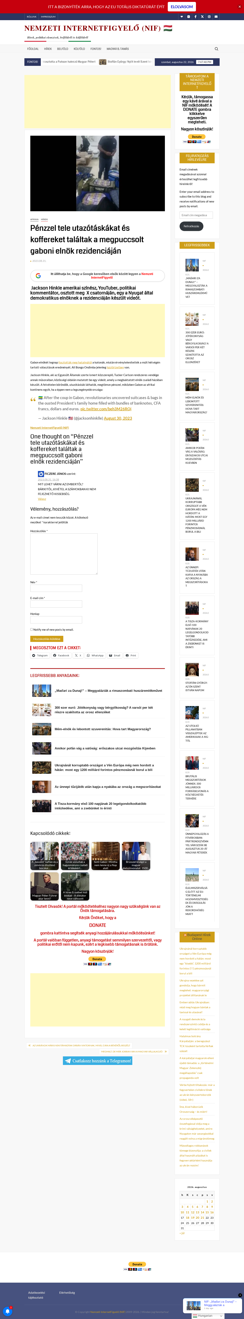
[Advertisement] (97, 101)
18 (187, 1217)
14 (202, 1212)
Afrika (34, 219)
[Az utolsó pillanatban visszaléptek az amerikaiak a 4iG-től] (192, 712)
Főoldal (33, 49)
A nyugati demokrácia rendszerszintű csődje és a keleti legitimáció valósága (195, 1024)
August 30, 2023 (118, 418)
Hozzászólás (39, 531)
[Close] (239, 6)
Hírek (48, 49)
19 (192, 1217)
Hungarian (204, 1315)
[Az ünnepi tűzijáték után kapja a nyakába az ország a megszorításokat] (192, 553)
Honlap (34, 613)
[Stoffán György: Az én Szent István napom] (192, 669)
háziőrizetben (115, 367)
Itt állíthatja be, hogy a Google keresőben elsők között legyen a (102, 275)
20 (197, 1217)
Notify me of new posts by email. (53, 629)
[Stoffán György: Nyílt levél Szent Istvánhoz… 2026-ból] (73, 61)
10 (182, 1212)
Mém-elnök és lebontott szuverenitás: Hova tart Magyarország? (196, 405)
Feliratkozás (191, 226)
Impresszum (48, 16)
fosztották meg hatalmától (75, 362)
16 (212, 1212)
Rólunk (31, 16)
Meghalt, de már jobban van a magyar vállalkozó (132, 1051)
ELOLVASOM (182, 6)
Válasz (42, 499)
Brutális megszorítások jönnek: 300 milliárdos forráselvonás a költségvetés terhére (197, 787)
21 (202, 1217)
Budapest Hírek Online (199, 936)
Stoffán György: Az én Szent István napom (196, 686)
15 (207, 1212)
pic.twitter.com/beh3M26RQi (105, 408)
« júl (182, 1233)
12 (192, 1212)
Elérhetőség (67, 1292)
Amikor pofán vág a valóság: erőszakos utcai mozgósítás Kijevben (196, 455)
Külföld (79, 49)
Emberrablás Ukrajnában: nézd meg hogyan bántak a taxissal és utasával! (195, 1007)
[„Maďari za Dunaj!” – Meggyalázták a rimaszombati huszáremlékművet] (192, 264)
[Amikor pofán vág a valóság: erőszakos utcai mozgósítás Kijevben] (192, 434)
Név (33, 582)
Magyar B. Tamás (118, 49)
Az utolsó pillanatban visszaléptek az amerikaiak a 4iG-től (197, 733)
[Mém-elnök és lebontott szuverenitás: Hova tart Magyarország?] (192, 384)
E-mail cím (37, 598)
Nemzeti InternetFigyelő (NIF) (107, 1311)
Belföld (62, 49)
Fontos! (96, 49)
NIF (204, 261)
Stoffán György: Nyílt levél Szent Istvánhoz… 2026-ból (111, 62)
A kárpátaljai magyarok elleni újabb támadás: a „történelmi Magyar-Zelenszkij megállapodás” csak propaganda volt (197, 1067)
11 (187, 1212)
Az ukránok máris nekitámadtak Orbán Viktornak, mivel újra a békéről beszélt (81, 1045)
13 (197, 1212)
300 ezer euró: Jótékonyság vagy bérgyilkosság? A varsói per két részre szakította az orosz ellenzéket (197, 347)
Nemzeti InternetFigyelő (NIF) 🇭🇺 (98, 28)
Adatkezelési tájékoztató (36, 1295)
